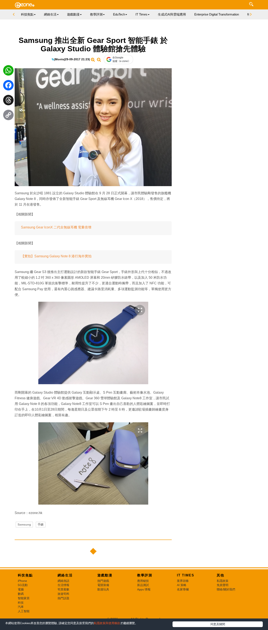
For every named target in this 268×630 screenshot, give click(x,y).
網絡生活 (65, 575)
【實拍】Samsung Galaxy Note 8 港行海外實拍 (56, 256)
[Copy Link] (8, 116)
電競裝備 (103, 585)
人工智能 (24, 611)
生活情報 (63, 585)
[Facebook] (8, 86)
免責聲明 (222, 585)
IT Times (185, 575)
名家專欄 (183, 589)
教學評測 (144, 575)
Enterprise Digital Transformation (216, 14)
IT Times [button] (141, 14)
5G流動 (23, 585)
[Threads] (8, 101)
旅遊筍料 (63, 593)
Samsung (24, 524)
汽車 (21, 606)
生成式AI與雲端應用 (172, 14)
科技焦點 (25, 575)
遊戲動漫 (104, 575)
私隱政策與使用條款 (107, 623)
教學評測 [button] (96, 14)
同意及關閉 (217, 624)
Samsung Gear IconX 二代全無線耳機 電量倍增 (56, 227)
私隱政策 (222, 580)
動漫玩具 (103, 589)
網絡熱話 (63, 580)
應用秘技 (143, 580)
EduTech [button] (119, 14)
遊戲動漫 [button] (73, 14)
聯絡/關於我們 (226, 589)
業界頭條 (183, 580)
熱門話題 (63, 598)
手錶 (41, 524)
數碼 (21, 593)
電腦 (21, 589)
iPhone (22, 580)
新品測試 (143, 585)
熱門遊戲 (103, 580)
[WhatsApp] (8, 71)
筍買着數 (63, 589)
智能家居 (24, 598)
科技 (21, 602)
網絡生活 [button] (50, 14)
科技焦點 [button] (27, 14)
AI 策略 (181, 585)
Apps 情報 (144, 589)
